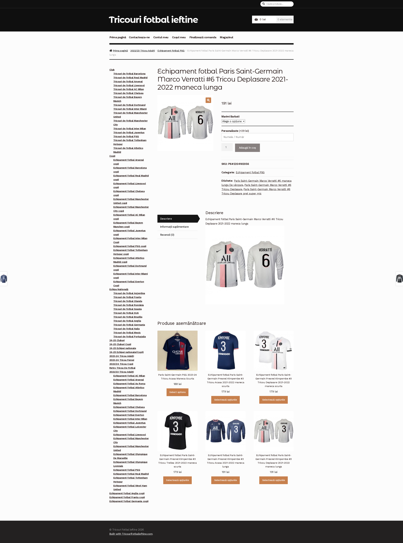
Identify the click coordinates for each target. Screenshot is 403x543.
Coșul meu (179, 37)
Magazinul (226, 37)
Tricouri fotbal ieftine (153, 19)
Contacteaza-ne (139, 37)
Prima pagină (117, 37)
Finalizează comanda (202, 37)
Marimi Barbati (230, 116)
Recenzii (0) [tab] (167, 234)
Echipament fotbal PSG (170, 50)
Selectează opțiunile (225, 399)
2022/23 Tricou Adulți (142, 50)
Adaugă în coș (247, 147)
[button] (208, 100)
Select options (177, 392)
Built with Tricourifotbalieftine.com (131, 533)
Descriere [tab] (166, 218)
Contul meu (160, 37)
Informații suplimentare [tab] (174, 226)
